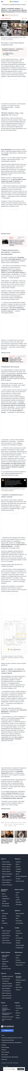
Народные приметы (21, 980)
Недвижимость (6, 898)
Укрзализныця (5, 905)
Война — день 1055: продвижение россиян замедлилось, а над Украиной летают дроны (16, 359)
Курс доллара (5, 903)
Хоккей (17, 899)
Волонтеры (5, 966)
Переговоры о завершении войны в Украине (14, 4)
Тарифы (4, 901)
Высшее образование (21, 876)
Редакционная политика (8, 1040)
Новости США (5, 933)
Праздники (18, 973)
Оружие (4, 963)
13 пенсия (4, 1005)
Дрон (3, 920)
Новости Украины (11, 238)
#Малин (10, 824)
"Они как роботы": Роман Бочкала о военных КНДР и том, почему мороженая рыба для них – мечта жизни (17, 815)
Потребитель (19, 933)
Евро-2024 (18, 902)
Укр (26, 1)
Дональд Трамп (6, 978)
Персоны (3, 973)
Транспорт (4, 896)
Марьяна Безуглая (6, 995)
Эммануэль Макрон (7, 983)
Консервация (19, 1008)
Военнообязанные (20, 962)
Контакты (4, 1049)
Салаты (18, 1015)
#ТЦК (15, 825)
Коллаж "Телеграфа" (7, 39)
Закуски (18, 1017)
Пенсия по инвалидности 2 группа (6, 1009)
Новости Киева (6, 861)
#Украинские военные (18, 824)
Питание (18, 916)
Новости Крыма (6, 882)
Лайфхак (18, 942)
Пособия (18, 878)
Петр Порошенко (6, 990)
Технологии (5, 913)
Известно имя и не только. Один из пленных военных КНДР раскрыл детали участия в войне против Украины (17, 243)
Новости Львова (6, 871)
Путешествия (19, 938)
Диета (17, 918)
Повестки (18, 955)
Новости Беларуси (6, 942)
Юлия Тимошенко (6, 993)
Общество (17, 858)
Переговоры (5, 961)
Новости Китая (6, 940)
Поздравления (19, 947)
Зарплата (18, 861)
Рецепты (17, 1002)
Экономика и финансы (4, 890)
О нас (3, 1035)
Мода (17, 935)
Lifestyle (17, 927)
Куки (13, 1069)
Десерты (18, 1012)
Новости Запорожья (7, 874)
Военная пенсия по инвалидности (7, 1014)
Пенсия (3, 1002)
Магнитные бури (20, 945)
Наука (2, 910)
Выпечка (18, 1005)
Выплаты (18, 866)
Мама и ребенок (20, 913)
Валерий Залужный (7, 986)
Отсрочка (18, 960)
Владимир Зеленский (7, 976)
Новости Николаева (7, 884)
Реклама (4, 1045)
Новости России (6, 935)
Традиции (18, 982)
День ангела (19, 987)
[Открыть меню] (2, 1)
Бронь (17, 957)
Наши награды (5, 1047)
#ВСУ (5, 825)
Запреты (18, 984)
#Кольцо (24, 822)
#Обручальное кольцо (15, 822)
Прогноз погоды (20, 881)
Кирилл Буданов (6, 988)
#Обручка (10, 825)
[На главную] (14, 1)
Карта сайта (5, 1054)
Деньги (4, 893)
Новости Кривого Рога (6, 877)
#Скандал (6, 822)
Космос (4, 916)
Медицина (18, 871)
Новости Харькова (6, 864)
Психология (19, 920)
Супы (17, 1010)
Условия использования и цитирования (12, 1042)
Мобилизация (18, 952)
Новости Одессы (6, 869)
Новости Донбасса (7, 880)
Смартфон (4, 923)
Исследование (19, 923)
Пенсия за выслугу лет (7, 1020)
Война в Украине (5, 952)
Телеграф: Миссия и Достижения (10, 1057)
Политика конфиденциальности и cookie (12, 1037)
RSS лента (4, 1059)
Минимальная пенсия (7, 1016)
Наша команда (5, 1052)
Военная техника (6, 968)
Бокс (17, 894)
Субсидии (18, 869)
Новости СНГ (5, 938)
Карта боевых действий (5, 956)
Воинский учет (19, 965)
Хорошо (21, 1069)
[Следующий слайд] (26, 4)
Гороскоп (18, 930)
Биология (4, 918)
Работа (17, 864)
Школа (17, 874)
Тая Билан (6, 15)
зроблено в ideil (4, 1066)
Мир (2, 927)
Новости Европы (6, 930)
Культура (18, 940)
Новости (3, 858)
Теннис (17, 897)
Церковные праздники (19, 977)
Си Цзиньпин (5, 981)
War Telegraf (12, 356)
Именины (18, 989)
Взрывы (4, 959)
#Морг (6, 824)
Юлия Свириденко (6, 998)
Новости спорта (19, 889)
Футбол (18, 892)
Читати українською (5, 18)
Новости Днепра (6, 866)
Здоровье (17, 910)
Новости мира (12, 812)
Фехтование (19, 904)
